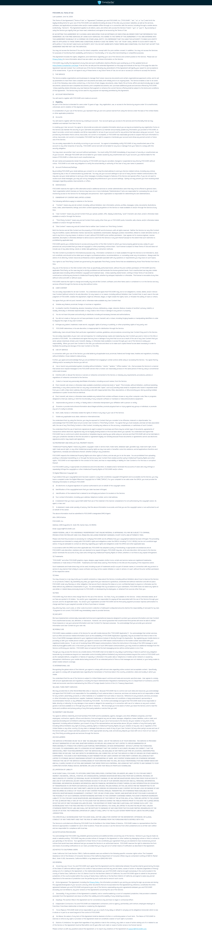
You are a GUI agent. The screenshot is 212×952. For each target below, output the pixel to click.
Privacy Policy (58, 59)
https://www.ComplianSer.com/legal (65, 65)
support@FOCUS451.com (137, 929)
